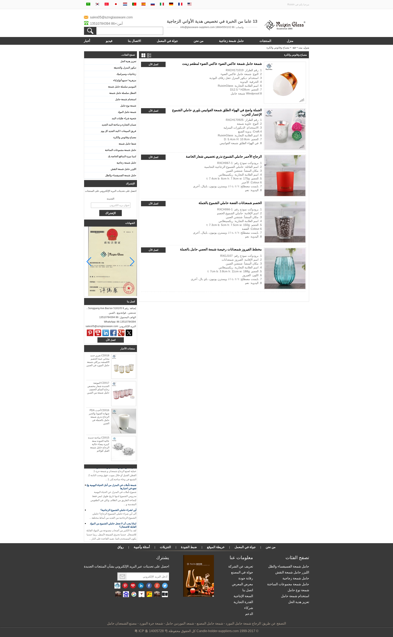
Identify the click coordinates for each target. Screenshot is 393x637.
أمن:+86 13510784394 (106, 23)
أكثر (301, 100)
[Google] (134, 594)
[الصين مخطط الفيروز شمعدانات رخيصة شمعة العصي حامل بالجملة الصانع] (284, 268)
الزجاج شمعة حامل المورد (243, 623)
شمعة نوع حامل (128, 105)
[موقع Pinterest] (125, 586)
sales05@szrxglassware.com (111, 17)
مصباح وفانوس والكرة (124, 137)
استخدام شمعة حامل (125, 99)
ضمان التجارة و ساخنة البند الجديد (119, 124)
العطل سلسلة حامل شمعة (122, 93)
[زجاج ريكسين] (285, 29)
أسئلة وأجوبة (142, 547)
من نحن (198, 41)
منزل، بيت (303, 47)
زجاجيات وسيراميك (126, 74)
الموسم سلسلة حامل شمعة (122, 86)
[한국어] (97, 4)
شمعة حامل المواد (127, 112)
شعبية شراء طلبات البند (124, 118)
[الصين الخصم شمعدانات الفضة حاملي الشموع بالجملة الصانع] (284, 222)
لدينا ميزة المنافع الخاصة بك (122, 156)
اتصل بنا (247, 590)
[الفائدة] (90, 333)
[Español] (143, 4)
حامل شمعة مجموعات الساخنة (120, 150)
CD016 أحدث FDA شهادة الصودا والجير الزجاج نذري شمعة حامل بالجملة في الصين (99, 417)
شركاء (248, 608)
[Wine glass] (142, 594)
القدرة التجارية (243, 602)
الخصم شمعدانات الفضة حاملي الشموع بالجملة (230, 203)
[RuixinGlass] (117, 586)
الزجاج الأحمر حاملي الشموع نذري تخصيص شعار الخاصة (224, 156)
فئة (294, 47)
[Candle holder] (165, 594)
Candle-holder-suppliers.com (217, 631)
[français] (180, 4)
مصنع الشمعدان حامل (122, 623)
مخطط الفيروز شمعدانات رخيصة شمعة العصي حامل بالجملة (221, 249)
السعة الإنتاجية (243, 596)
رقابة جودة (245, 578)
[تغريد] (129, 333)
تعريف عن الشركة (240, 566)
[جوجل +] (121, 333)
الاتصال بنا (134, 41)
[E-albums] (198, 595)
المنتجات (265, 41)
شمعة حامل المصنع (210, 623)
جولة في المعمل (167, 41)
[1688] (157, 594)
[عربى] (88, 4)
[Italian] (162, 4)
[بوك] (113, 333)
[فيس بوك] (149, 586)
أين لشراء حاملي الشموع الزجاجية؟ (118, 506)
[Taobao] (118, 594)
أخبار (87, 41)
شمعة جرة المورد (151, 623)
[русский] (152, 4)
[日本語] (116, 4)
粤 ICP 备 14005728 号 (151, 631)
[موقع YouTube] (133, 586)
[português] (134, 4)
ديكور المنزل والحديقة (125, 67)
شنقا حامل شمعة (127, 143)
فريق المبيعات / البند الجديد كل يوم (118, 131)
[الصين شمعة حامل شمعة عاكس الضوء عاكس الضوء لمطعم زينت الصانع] (284, 82)
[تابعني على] (141, 586)
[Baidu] (126, 594)
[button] (89, 261)
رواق (120, 547)
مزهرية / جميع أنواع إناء (124, 80)
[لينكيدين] (105, 333)
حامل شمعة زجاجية (231, 41)
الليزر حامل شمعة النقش (123, 169)
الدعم (249, 614)
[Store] (149, 594)
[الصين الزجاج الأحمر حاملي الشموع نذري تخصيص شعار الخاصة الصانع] (284, 175)
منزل (290, 41)
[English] (189, 4)
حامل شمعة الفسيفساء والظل (120, 175)
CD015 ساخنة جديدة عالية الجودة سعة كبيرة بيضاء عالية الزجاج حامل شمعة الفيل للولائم (98, 444)
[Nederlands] (125, 4)
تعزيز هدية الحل (128, 61)
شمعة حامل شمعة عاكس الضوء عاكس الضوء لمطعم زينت (222, 63)
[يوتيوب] (98, 333)
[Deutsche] (171, 4)
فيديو (109, 41)
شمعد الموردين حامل (180, 623)
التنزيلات (165, 547)
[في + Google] (157, 586)
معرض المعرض (242, 584)
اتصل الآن (110, 340)
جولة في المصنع (242, 572)
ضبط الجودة (189, 547)
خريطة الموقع (216, 547)
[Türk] (106, 4)
